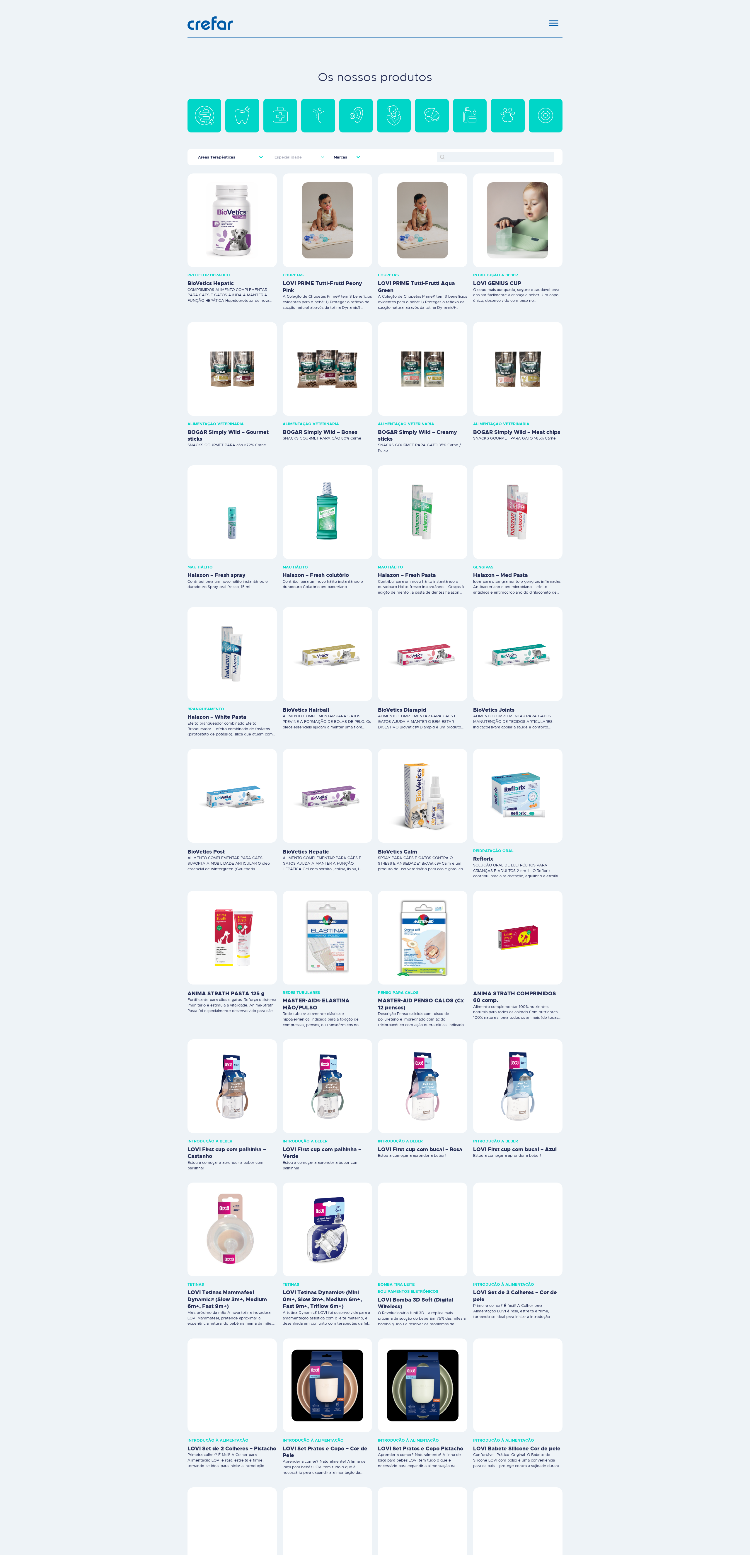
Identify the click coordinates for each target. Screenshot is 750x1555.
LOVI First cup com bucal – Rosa (420, 1149)
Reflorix (483, 858)
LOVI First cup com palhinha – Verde (322, 1153)
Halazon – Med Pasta (500, 575)
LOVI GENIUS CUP (497, 283)
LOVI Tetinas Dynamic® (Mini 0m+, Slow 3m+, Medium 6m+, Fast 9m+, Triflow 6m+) (322, 1299)
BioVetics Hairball (306, 709)
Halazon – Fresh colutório (316, 575)
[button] (204, 115)
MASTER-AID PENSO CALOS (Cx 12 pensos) (421, 1004)
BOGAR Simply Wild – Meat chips (516, 432)
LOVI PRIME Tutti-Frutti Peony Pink (322, 287)
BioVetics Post (206, 851)
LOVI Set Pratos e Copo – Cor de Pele (325, 1452)
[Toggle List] (261, 157)
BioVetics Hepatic (211, 283)
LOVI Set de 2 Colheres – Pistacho (232, 1448)
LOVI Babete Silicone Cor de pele (516, 1448)
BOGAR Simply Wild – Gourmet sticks (228, 435)
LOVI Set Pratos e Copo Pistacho (420, 1448)
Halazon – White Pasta (217, 717)
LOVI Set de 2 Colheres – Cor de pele (515, 1296)
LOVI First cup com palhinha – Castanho (227, 1153)
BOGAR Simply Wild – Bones (320, 432)
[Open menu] (553, 23)
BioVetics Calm (397, 851)
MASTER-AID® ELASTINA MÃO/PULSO (316, 1004)
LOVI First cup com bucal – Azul (515, 1149)
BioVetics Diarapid (402, 709)
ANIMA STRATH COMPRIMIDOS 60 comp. (514, 997)
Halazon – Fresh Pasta (407, 575)
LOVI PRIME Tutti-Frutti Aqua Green (416, 287)
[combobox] (226, 157)
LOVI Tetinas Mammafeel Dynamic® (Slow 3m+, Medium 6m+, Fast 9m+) (227, 1299)
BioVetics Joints (493, 709)
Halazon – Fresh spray (217, 575)
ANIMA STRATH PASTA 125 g (226, 993)
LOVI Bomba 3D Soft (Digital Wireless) (415, 1303)
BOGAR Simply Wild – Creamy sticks (417, 435)
